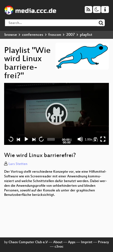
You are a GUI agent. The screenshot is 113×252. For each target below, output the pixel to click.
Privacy (103, 242)
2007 (70, 34)
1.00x (88, 139)
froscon (54, 34)
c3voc (59, 247)
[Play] (56, 114)
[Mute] (80, 139)
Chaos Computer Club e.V (28, 242)
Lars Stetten (18, 164)
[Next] (33, 139)
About (58, 242)
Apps (71, 242)
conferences (32, 34)
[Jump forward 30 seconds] (41, 139)
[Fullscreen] (102, 139)
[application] (56, 114)
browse (10, 34)
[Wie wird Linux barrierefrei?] (95, 139)
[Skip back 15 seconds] (11, 139)
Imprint (86, 242)
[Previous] (18, 139)
